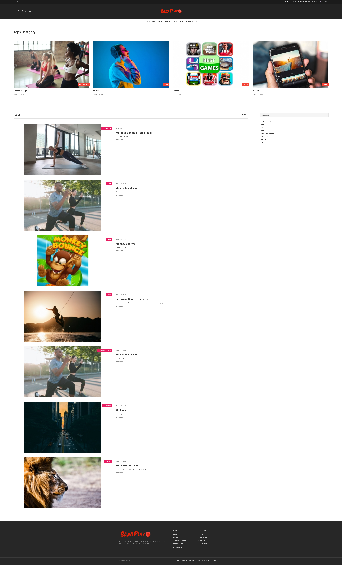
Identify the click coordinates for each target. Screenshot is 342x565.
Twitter (202, 534)
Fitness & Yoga (106, 128)
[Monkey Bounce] (62, 261)
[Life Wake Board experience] (62, 316)
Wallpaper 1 (123, 410)
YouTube (202, 540)
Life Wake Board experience (132, 299)
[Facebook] (15, 11)
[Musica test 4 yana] (62, 205)
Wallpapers (107, 405)
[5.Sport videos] (295, 64)
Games (91, 84)
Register (176, 534)
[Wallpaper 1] (62, 427)
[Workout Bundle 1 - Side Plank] (62, 150)
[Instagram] (22, 11)
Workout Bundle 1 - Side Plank (134, 132)
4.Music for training (246, 84)
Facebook (203, 531)
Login (325, 1)
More (244, 115)
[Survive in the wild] (62, 482)
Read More (119, 140)
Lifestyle (108, 461)
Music (109, 183)
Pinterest (203, 544)
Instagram (203, 537)
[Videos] (135, 64)
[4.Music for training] (215, 64)
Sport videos (265, 136)
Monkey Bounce (125, 243)
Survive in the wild (127, 465)
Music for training (267, 133)
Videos (171, 84)
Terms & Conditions (180, 540)
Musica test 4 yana (127, 188)
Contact (176, 537)
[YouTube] (30, 11)
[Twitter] (26, 11)
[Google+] (18, 11)
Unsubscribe (177, 547)
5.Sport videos (327, 84)
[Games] (56, 64)
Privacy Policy (178, 544)
